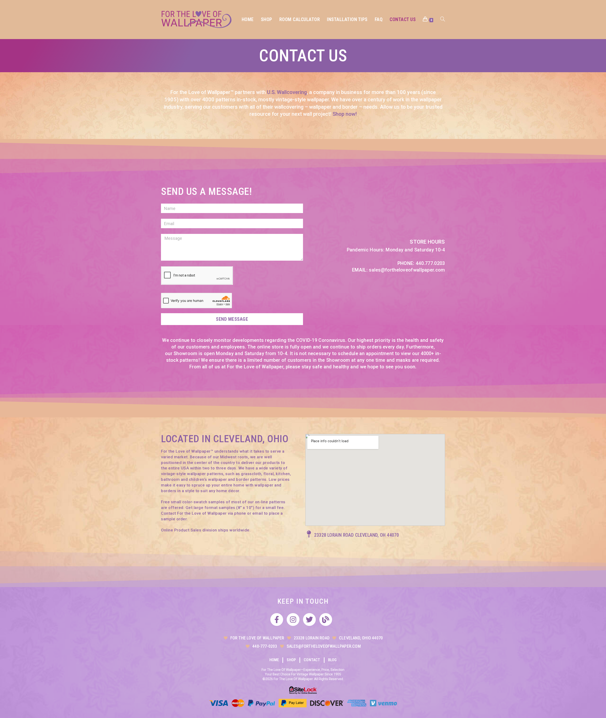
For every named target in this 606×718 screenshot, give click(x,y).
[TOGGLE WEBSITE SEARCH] (443, 19)
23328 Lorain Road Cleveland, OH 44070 (356, 535)
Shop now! (345, 114)
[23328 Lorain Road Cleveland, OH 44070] (308, 534)
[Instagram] (293, 619)
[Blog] (325, 619)
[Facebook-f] (276, 619)
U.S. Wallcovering (287, 92)
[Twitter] (309, 619)
